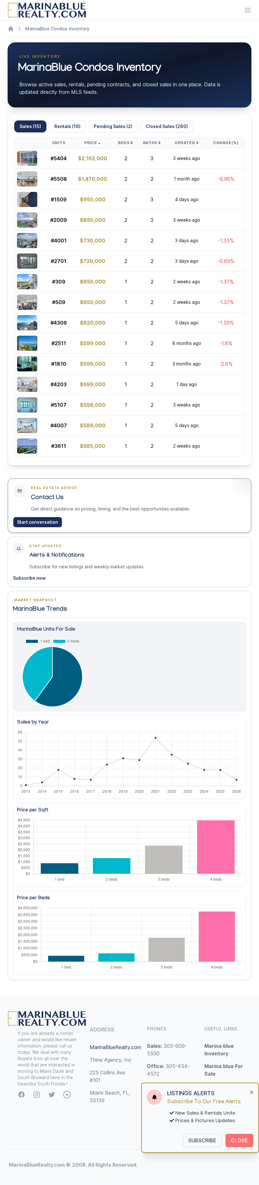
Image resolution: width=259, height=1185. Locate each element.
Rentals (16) (67, 126)
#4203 (59, 384)
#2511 (58, 343)
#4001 (59, 240)
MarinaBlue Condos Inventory (57, 28)
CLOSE (239, 1140)
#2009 (58, 220)
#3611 (58, 446)
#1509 (59, 199)
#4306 (59, 323)
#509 (58, 302)
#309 (58, 281)
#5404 (59, 158)
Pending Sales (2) (113, 126)
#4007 (59, 425)
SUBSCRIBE (202, 1140)
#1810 (58, 364)
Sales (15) (30, 126)
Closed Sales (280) (167, 126)
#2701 (58, 261)
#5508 (59, 179)
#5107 (58, 405)
